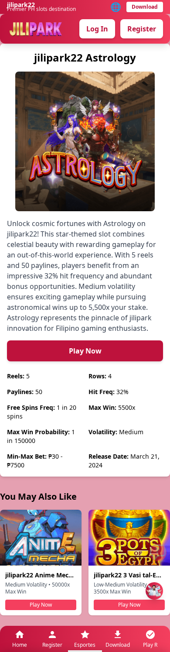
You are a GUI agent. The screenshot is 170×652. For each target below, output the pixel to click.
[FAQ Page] (158, 552)
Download (145, 6)
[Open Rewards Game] (154, 591)
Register (141, 29)
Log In (97, 29)
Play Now (85, 351)
